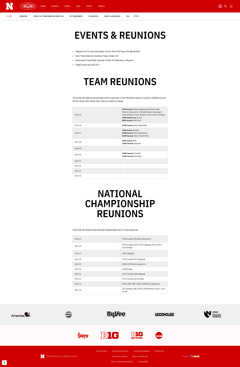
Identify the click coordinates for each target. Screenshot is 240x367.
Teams (43, 6)
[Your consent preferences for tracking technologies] (4, 362)
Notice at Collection (140, 356)
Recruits (55, 6)
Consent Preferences (120, 351)
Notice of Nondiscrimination (122, 362)
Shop (78, 6)
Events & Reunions (112, 16)
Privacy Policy (101, 351)
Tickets (89, 6)
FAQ (127, 16)
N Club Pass (94, 16)
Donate (67, 6)
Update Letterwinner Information (48, 16)
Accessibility (143, 361)
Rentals (101, 6)
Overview (23, 16)
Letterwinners (76, 16)
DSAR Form (159, 351)
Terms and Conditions (141, 351)
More (136, 16)
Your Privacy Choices (120, 356)
